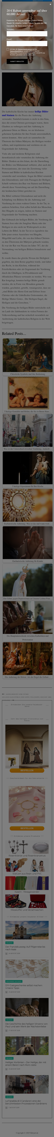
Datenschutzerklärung (16, 51)
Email (9, 39)
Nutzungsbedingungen (25, 49)
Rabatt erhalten (17, 61)
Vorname (10, 29)
